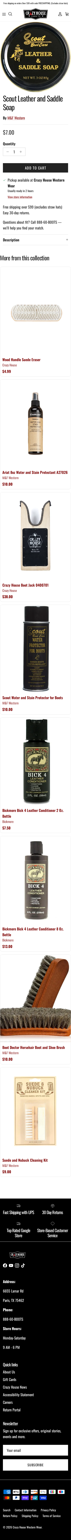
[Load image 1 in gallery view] (35, 57)
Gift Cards (9, 1379)
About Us (9, 1372)
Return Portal (12, 1409)
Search (6, 1510)
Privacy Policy (48, 1510)
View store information (20, 197)
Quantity (9, 143)
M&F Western (16, 118)
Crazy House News (15, 1387)
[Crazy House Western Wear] (35, 14)
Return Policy (10, 1516)
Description (11, 239)
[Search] (12, 14)
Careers (8, 1402)
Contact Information (25, 1510)
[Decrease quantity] (6, 152)
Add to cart (35, 168)
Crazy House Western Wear (27, 1527)
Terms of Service (52, 1516)
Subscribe (35, 1464)
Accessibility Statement (18, 1394)
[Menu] (4, 14)
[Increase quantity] (21, 152)
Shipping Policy (30, 1516)
